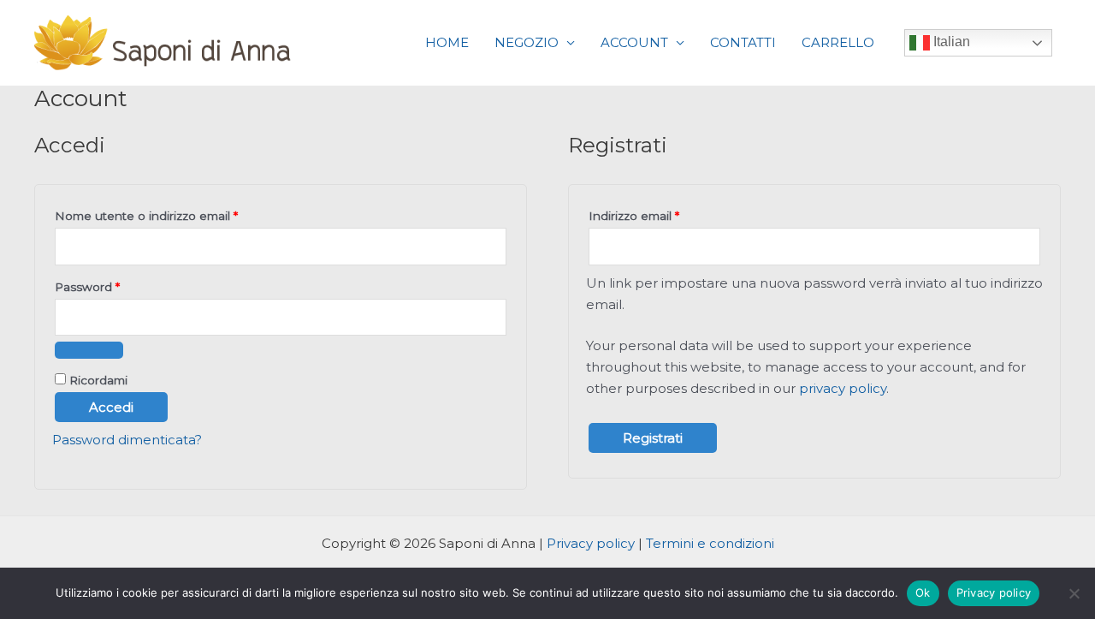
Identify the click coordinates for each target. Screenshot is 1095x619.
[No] (1073, 593)
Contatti (743, 42)
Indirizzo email (660, 214)
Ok (923, 592)
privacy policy (842, 388)
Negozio (526, 42)
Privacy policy (591, 543)
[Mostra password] (89, 350)
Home (447, 42)
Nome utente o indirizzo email (173, 214)
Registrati (653, 438)
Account (634, 42)
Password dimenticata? (127, 440)
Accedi (111, 407)
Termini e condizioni (710, 543)
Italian (950, 41)
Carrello (838, 42)
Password (114, 285)
